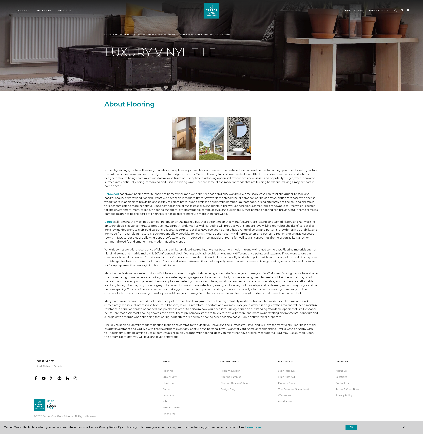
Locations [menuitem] (341, 376)
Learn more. (253, 427)
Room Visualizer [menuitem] (230, 370)
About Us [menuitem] (341, 370)
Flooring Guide (132, 34)
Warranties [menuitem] (284, 395)
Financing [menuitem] (169, 413)
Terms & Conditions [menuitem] (347, 389)
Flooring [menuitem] (168, 370)
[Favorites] (402, 10)
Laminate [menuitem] (168, 395)
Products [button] (22, 10)
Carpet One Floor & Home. (58, 416)
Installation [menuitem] (285, 401)
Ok (351, 427)
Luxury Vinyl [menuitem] (170, 376)
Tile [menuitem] (165, 401)
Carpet (109, 221)
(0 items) (408, 10)
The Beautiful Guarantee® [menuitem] (293, 389)
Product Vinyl (154, 34)
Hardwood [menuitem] (169, 383)
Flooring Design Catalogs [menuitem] (235, 383)
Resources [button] (43, 10)
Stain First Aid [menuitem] (286, 376)
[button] (395, 10)
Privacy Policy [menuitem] (344, 395)
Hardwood (111, 194)
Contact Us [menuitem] (342, 383)
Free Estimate (378, 10)
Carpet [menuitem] (167, 389)
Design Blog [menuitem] (227, 389)
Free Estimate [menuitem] (171, 407)
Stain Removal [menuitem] (286, 370)
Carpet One (111, 34)
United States (42, 366)
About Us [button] (64, 10)
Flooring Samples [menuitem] (230, 376)
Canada (58, 366)
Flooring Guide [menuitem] (287, 383)
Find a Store (353, 10)
